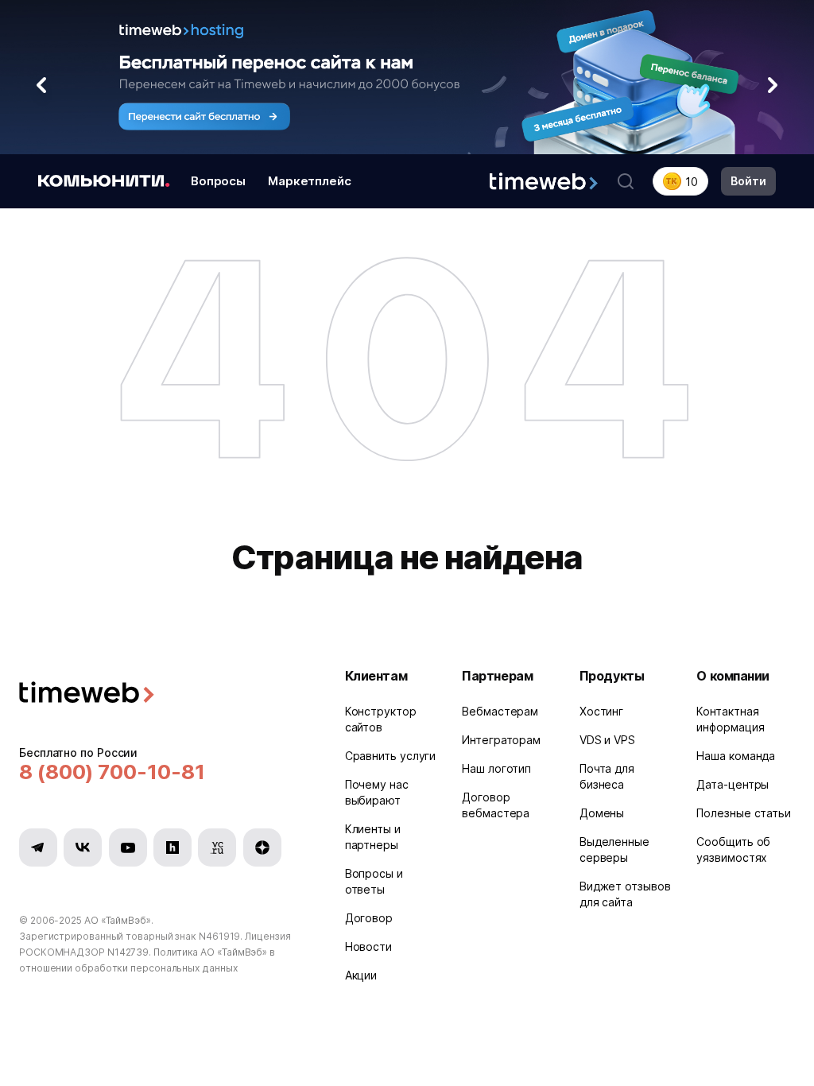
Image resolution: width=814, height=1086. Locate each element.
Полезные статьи (743, 813)
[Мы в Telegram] (38, 847)
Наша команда (735, 755)
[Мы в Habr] (172, 847)
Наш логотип (496, 768)
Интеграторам (501, 740)
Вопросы (218, 180)
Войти (748, 181)
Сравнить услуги (390, 755)
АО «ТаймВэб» (117, 920)
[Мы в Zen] (262, 847)
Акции (361, 975)
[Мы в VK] (83, 847)
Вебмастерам (500, 711)
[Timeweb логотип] (163, 694)
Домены (601, 813)
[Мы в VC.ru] (217, 847)
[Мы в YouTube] (128, 847)
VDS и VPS (607, 740)
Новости (368, 946)
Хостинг (601, 711)
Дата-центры (732, 784)
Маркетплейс (309, 180)
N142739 (128, 952)
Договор (369, 918)
